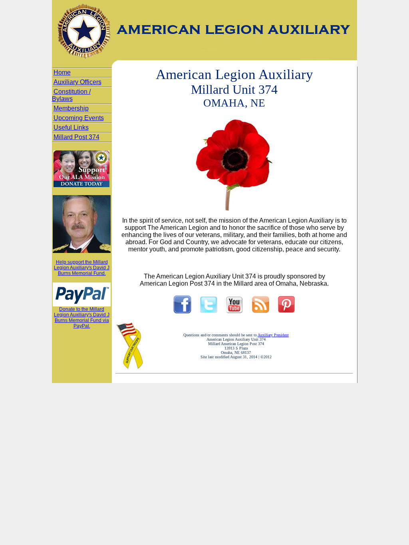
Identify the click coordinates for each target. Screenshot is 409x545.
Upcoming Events (79, 118)
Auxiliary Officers (77, 82)
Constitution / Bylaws (71, 95)
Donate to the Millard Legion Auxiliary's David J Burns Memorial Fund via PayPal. (81, 317)
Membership (71, 108)
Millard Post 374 (76, 137)
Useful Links (71, 127)
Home (62, 72)
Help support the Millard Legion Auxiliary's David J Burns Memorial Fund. (81, 267)
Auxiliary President (273, 335)
